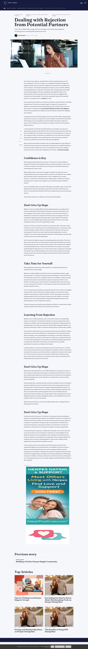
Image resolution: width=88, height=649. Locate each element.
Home (81, 2)
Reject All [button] (68, 646)
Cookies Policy (47, 646)
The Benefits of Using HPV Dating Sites (56, 630)
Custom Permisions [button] (60, 646)
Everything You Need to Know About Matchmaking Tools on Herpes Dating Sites (58, 600)
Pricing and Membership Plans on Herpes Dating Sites (28, 630)
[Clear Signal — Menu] (85, 2)
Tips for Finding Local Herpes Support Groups (28, 599)
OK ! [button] (52, 646)
